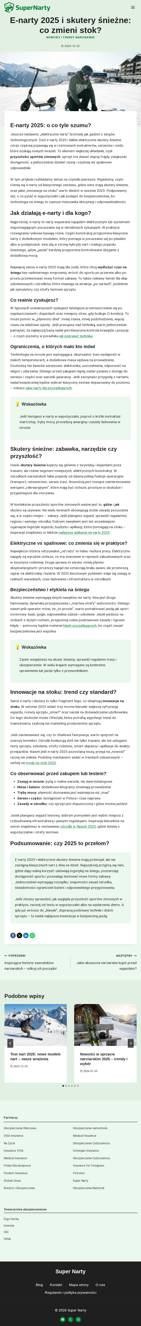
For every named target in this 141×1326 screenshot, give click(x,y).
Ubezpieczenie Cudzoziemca (91, 1143)
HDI (6, 1232)
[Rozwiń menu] (133, 7)
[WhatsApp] (32, 935)
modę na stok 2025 (41, 763)
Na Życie (9, 1143)
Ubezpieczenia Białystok (88, 1188)
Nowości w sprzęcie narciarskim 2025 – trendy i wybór (104, 1059)
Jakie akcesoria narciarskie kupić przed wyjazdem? (106, 962)
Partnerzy (11, 1117)
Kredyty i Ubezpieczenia (19, 1188)
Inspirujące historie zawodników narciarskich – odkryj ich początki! (30, 962)
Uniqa (7, 1238)
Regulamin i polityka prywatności (70, 1292)
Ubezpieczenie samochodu (90, 1128)
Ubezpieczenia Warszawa (20, 1128)
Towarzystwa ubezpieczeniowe (25, 1209)
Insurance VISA (13, 1150)
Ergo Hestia (11, 1219)
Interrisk (9, 1225)
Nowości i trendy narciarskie (70, 37)
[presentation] (35, 1025)
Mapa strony (79, 1285)
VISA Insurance (13, 1135)
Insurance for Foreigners (88, 1165)
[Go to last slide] (10, 1043)
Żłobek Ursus (12, 1180)
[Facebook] (13, 935)
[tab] (63, 1086)
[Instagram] (78, 1319)
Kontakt (56, 1285)
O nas (100, 1285)
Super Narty (80, 1180)
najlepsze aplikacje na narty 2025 (84, 532)
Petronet (79, 1173)
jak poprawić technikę (76, 336)
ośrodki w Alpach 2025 (78, 826)
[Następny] (131, 1043)
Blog (39, 1285)
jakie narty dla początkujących (49, 388)
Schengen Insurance (86, 1150)
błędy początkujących (80, 625)
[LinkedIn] (26, 935)
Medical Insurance (84, 1135)
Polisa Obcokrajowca (17, 1165)
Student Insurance (16, 1173)
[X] (19, 935)
